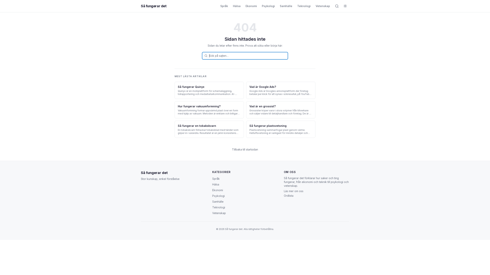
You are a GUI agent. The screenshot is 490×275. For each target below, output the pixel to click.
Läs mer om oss (293, 191)
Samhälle (286, 6)
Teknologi (304, 6)
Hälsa (237, 6)
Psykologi (268, 6)
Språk (224, 6)
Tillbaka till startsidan (245, 149)
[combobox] (245, 55)
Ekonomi (251, 6)
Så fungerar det (153, 6)
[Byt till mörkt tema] (345, 6)
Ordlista (288, 195)
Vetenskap (323, 6)
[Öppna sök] (337, 6)
